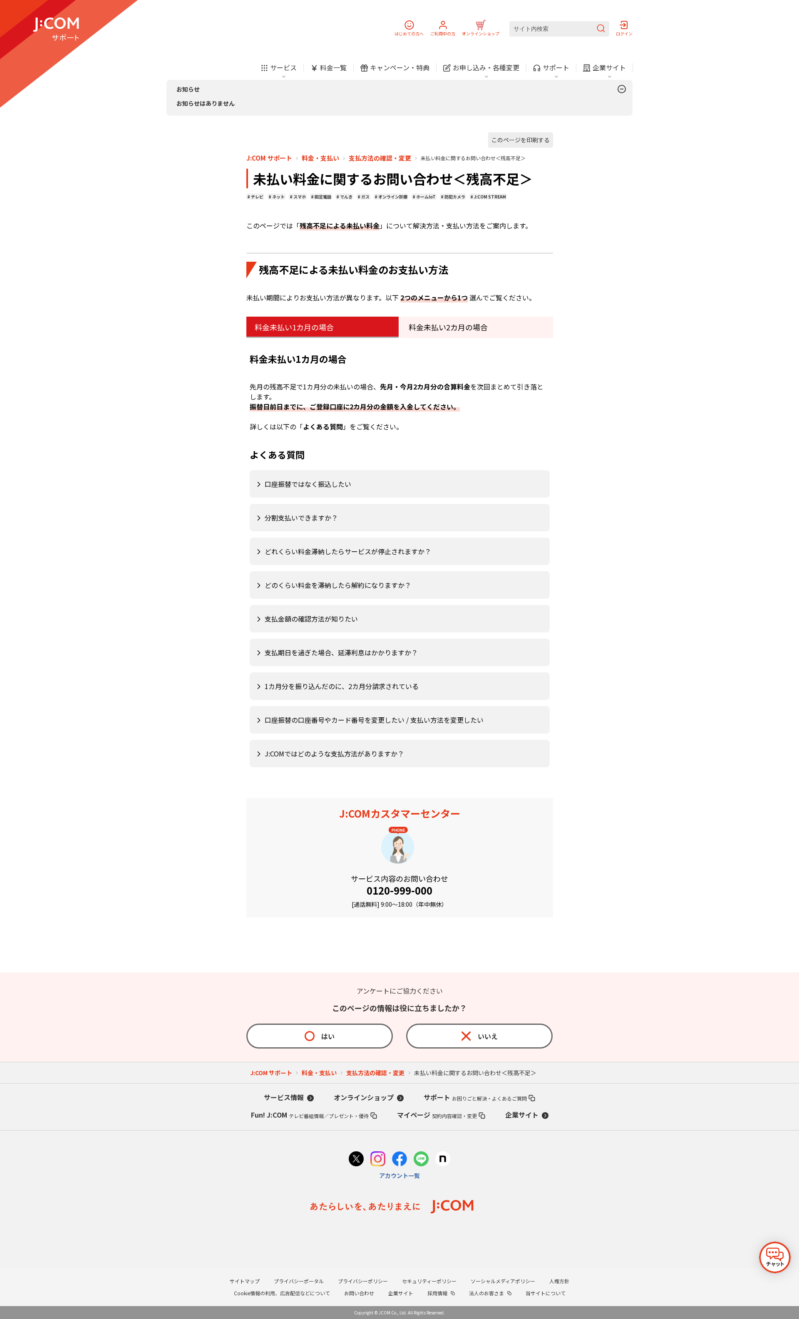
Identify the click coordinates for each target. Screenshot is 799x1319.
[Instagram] (377, 1159)
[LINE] (421, 1159)
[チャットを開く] (775, 1257)
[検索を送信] (601, 29)
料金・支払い (320, 158)
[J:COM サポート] (56, 29)
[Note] (442, 1159)
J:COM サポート (269, 158)
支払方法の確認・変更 (380, 158)
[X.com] (356, 1159)
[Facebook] (399, 1159)
